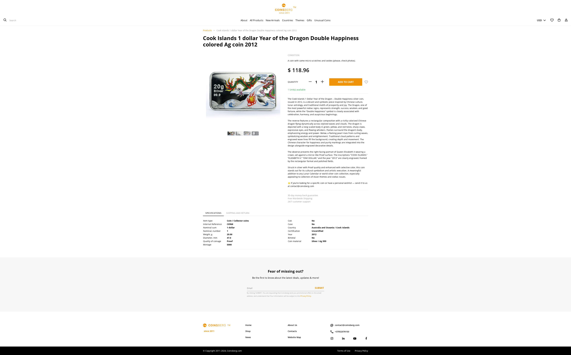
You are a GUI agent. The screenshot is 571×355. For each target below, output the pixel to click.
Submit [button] (319, 288)
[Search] (5, 20)
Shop (248, 331)
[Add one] (322, 82)
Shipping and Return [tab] (237, 213)
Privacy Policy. (306, 296)
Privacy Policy (361, 350)
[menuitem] (244, 20)
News (248, 337)
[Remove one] (310, 82)
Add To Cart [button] (346, 82)
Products (207, 30)
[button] (206, 83)
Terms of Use (343, 350)
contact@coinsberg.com (347, 325)
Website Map (294, 337)
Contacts (292, 331)
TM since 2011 (285, 10)
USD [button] (539, 20)
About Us (292, 325)
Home (248, 325)
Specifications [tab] (213, 213)
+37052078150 (342, 331)
